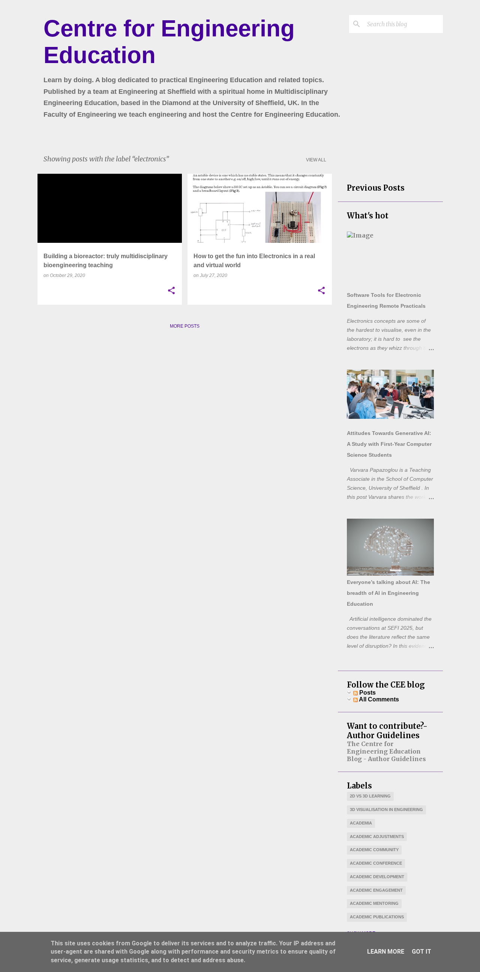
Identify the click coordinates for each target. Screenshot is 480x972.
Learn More (385, 951)
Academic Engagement (376, 890)
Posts (367, 692)
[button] (171, 291)
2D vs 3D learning (370, 796)
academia (361, 823)
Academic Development (377, 876)
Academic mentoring (374, 903)
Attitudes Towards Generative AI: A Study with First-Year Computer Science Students (389, 444)
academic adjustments (377, 836)
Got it (421, 951)
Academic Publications (377, 917)
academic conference (376, 863)
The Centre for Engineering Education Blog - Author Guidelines (386, 751)
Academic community (374, 849)
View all (316, 160)
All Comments (378, 699)
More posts (185, 326)
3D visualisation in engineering (386, 809)
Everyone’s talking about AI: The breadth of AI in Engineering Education (388, 593)
